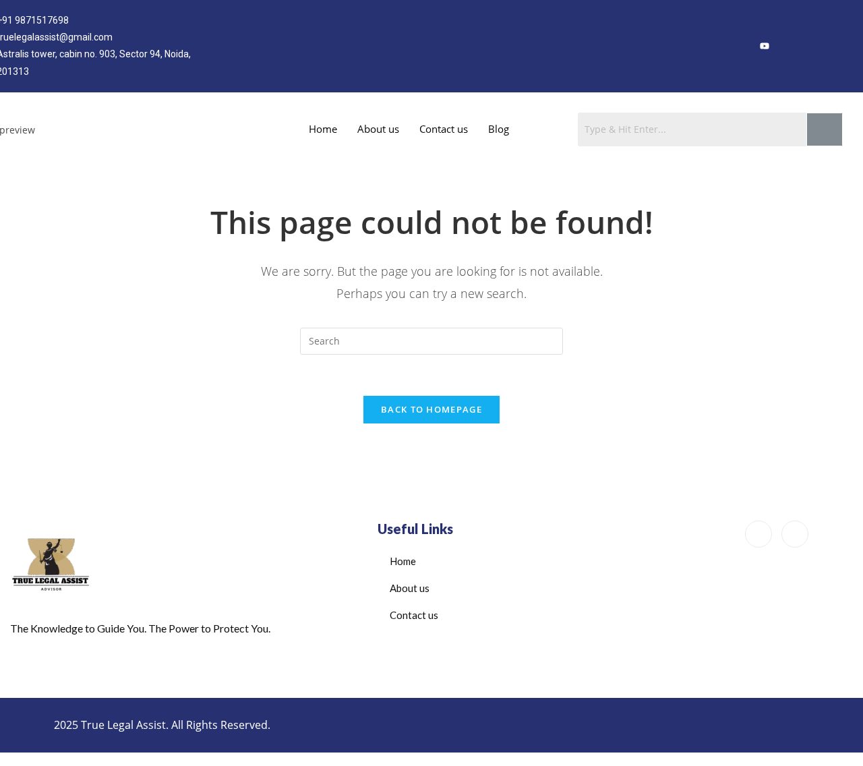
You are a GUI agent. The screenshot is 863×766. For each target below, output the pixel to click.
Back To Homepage (431, 409)
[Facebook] (737, 46)
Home (323, 129)
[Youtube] (831, 534)
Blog (498, 129)
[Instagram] (791, 46)
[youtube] (764, 46)
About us (378, 129)
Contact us (443, 129)
